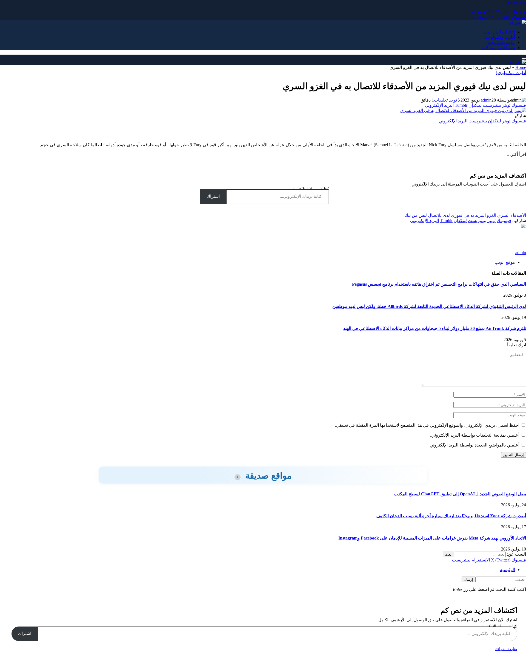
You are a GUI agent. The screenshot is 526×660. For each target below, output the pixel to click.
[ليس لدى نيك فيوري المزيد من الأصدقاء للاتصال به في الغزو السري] (463, 110)
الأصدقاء (518, 215)
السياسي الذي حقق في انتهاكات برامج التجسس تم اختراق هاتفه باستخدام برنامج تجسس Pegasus (439, 284)
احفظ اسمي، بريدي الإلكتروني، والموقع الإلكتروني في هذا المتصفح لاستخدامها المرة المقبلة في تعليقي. (427, 425)
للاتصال (435, 215)
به (472, 215)
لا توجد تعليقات (447, 100)
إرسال (468, 579)
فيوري (456, 215)
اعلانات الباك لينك (499, 32)
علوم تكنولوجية (501, 42)
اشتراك (213, 196)
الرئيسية (507, 569)
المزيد (480, 215)
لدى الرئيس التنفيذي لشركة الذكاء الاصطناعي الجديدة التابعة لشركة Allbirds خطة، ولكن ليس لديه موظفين (429, 306)
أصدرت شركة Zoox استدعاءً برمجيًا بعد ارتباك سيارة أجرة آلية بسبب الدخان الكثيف (451, 515)
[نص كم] (517, 22)
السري (503, 215)
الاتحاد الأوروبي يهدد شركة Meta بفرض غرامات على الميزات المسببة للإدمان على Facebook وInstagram (432, 538)
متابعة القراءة (506, 649)
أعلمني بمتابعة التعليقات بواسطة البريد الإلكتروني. (474, 435)
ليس (423, 215)
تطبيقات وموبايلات (498, 47)
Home (520, 67)
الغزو (491, 215)
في (466, 215)
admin (486, 100)
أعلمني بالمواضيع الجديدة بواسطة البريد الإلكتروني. (473, 445)
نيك (408, 215)
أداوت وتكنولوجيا (500, 37)
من (415, 215)
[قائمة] (524, 58)
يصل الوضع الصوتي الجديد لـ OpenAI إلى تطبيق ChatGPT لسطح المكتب (460, 494)
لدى (446, 215)
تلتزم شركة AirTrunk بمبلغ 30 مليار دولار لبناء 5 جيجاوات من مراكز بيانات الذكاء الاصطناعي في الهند (434, 328)
